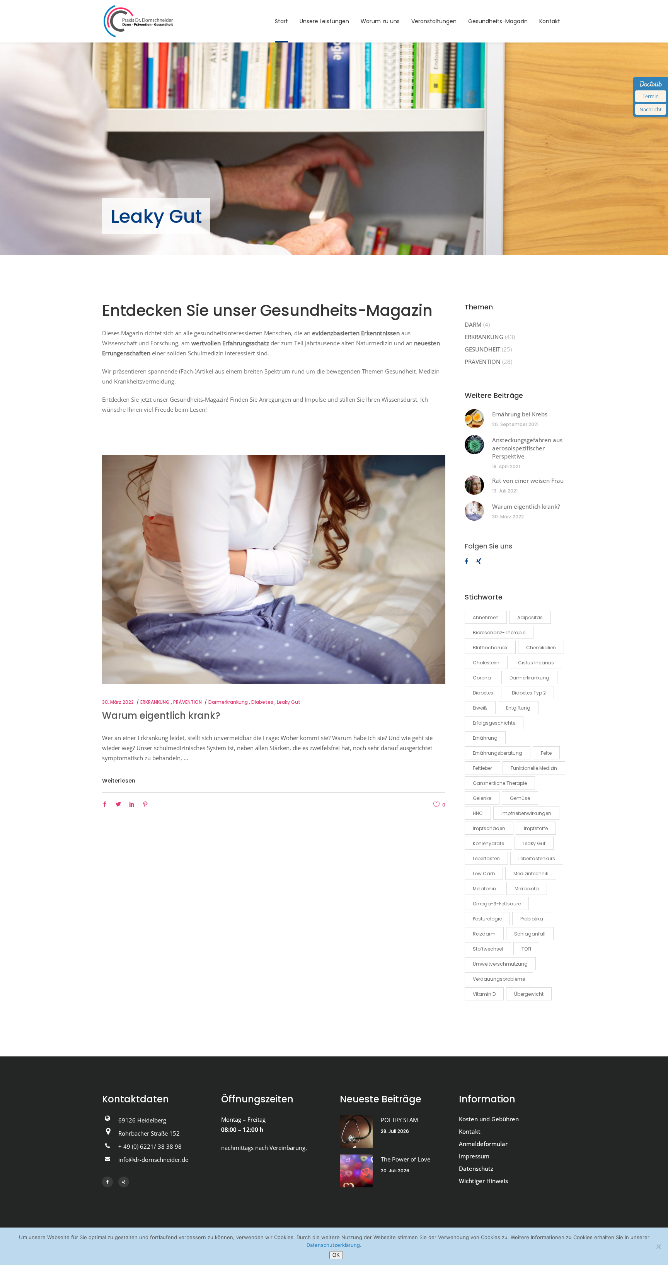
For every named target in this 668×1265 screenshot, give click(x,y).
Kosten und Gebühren (489, 1119)
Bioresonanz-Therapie (499, 632)
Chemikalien (541, 647)
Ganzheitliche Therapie (500, 783)
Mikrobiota (527, 888)
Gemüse (520, 798)
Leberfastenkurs (536, 858)
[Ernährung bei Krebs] (474, 418)
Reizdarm (484, 933)
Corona (482, 677)
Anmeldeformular (483, 1144)
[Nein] (658, 1246)
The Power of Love (405, 1159)
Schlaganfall (529, 933)
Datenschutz (476, 1168)
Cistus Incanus (536, 662)
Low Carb (484, 873)
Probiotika (531, 918)
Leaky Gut (288, 702)
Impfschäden (489, 828)
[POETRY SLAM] (356, 1131)
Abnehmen (486, 617)
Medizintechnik (530, 873)
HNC (478, 813)
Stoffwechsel (488, 949)
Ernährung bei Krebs (519, 414)
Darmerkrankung (228, 702)
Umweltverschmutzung (500, 964)
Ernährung (485, 738)
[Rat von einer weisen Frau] (474, 485)
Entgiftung (518, 708)
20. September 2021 (515, 424)
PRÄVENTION (187, 702)
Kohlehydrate (488, 843)
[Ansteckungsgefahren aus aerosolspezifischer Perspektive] (474, 444)
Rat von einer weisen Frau (528, 480)
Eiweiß (480, 708)
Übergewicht (529, 994)
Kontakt (470, 1131)
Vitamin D (484, 994)
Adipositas (530, 617)
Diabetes (262, 702)
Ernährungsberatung (497, 753)
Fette (546, 753)
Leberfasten (486, 858)
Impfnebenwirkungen (526, 813)
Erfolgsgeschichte (494, 723)
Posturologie (487, 918)
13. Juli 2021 (505, 490)
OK (336, 1255)
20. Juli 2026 (395, 1170)
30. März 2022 (118, 702)
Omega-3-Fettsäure (497, 903)
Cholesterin (486, 662)
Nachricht (650, 109)
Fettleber (482, 768)
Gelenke (482, 798)
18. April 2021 (506, 466)
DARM (473, 324)
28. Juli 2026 (395, 1131)
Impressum (474, 1156)
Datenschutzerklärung (333, 1245)
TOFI (526, 949)
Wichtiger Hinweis (483, 1181)
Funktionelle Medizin (534, 768)
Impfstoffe (536, 828)
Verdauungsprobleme (499, 979)
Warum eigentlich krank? (161, 715)
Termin (650, 96)
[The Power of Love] (356, 1171)
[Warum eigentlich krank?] (273, 569)
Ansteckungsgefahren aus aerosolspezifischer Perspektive (527, 448)
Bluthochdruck (490, 647)
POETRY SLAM (399, 1120)
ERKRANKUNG (155, 702)
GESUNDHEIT (482, 349)
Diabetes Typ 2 (529, 692)
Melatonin (484, 888)
